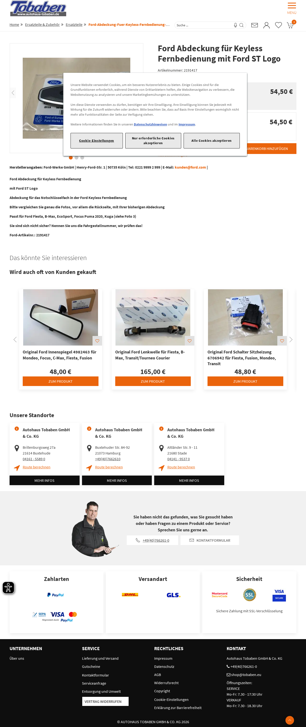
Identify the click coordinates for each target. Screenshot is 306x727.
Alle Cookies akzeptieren (211, 140)
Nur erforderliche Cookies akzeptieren (153, 140)
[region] (155, 114)
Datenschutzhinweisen (150, 124)
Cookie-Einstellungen (96, 140)
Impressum (187, 124)
